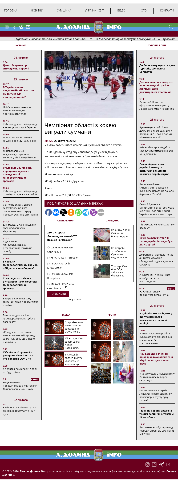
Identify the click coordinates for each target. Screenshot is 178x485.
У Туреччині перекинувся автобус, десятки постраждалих (154, 278)
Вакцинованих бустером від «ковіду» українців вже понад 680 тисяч (156, 431)
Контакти (167, 10)
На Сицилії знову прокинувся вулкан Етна (154, 293)
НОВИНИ (20, 45)
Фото (143, 10)
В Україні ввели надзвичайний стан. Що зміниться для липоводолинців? (18, 92)
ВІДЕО (66, 314)
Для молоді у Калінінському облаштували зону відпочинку (19, 228)
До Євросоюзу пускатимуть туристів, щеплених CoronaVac (157, 68)
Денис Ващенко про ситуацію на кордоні (16, 67)
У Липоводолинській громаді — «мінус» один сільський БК (20, 192)
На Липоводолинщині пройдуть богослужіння (113, 39)
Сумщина (64, 10)
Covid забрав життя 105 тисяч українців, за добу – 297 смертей (155, 241)
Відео (121, 10)
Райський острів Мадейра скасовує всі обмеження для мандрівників (156, 151)
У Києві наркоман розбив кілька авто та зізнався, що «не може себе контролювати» (155, 338)
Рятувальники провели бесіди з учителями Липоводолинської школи (20, 386)
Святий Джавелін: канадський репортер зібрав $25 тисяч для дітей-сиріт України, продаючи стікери (156, 209)
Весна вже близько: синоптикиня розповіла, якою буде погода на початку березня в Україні (156, 189)
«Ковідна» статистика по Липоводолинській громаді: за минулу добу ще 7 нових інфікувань (19, 337)
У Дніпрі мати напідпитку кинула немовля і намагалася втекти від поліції (155, 318)
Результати (75, 300)
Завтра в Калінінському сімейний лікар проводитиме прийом (20, 302)
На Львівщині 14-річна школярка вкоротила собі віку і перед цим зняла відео (156, 358)
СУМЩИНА (112, 220)
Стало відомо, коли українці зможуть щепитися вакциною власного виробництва (154, 169)
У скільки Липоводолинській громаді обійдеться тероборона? (20, 265)
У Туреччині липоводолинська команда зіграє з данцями (38, 39)
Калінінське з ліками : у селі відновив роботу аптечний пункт (19, 411)
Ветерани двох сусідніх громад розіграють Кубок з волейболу (19, 318)
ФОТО (112, 314)
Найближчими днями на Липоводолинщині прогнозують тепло (17, 110)
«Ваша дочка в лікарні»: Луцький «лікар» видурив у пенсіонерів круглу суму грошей (155, 395)
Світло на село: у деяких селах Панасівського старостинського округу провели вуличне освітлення (20, 209)
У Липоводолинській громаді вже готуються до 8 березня (20, 125)
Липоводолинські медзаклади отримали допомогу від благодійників (19, 154)
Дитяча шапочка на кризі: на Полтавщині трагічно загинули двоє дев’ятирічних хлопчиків (156, 87)
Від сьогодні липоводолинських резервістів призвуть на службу (17, 246)
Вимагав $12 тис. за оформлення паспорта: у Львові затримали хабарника (157, 105)
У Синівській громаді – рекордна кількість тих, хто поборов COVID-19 (18, 355)
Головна (10, 10)
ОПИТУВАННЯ (65, 220)
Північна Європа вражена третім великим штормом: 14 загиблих (156, 414)
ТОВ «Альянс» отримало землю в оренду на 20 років (19, 139)
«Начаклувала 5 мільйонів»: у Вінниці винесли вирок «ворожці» (157, 377)
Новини (37, 10)
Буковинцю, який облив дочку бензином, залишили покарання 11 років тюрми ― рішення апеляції (157, 132)
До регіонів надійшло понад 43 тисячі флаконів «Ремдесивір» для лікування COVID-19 (156, 259)
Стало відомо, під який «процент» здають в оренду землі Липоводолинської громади (18, 174)
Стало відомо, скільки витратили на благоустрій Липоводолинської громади (20, 283)
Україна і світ (94, 10)
